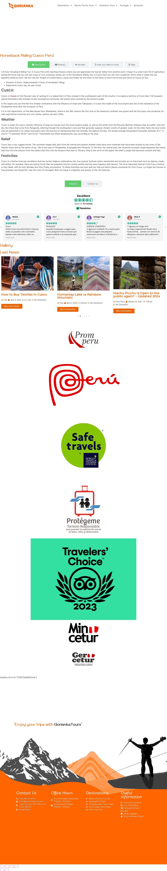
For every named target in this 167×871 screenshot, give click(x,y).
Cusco (13, 96)
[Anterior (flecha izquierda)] (2, 870)
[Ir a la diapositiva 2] (80, 316)
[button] (1, 285)
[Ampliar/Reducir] (16, 866)
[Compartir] (7, 866)
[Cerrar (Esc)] (2, 866)
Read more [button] (10, 237)
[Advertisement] (83, 31)
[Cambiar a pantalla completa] (12, 866)
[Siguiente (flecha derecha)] (7, 870)
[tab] (39, 64)
